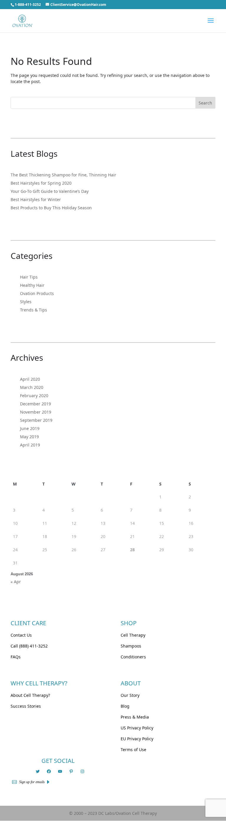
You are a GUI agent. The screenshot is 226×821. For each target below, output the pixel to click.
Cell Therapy (133, 635)
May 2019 (29, 436)
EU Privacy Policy (137, 738)
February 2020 (34, 395)
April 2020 (30, 379)
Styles (25, 301)
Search (205, 103)
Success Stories (26, 706)
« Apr (16, 581)
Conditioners (133, 657)
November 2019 (35, 412)
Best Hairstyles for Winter (36, 199)
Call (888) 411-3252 (29, 646)
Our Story (130, 695)
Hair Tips (29, 277)
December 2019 (35, 404)
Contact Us (21, 635)
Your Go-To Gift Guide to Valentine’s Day (50, 191)
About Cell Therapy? (30, 695)
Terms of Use (133, 749)
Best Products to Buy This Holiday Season (51, 207)
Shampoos (131, 646)
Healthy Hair (32, 285)
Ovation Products (37, 293)
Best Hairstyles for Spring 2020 (41, 183)
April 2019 (30, 445)
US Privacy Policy (137, 728)
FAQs (16, 657)
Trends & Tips (33, 310)
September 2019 (36, 420)
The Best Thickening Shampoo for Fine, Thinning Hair (63, 175)
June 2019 (29, 428)
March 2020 (31, 387)
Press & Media (135, 717)
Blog (125, 706)
